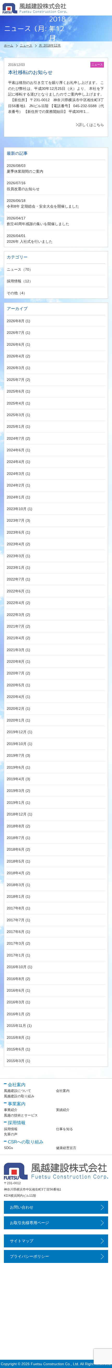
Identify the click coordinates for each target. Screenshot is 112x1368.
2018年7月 (15, 838)
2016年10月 (17, 967)
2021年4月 (15, 638)
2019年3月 (15, 791)
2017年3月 (15, 943)
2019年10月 (17, 744)
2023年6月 (15, 532)
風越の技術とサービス (21, 1115)
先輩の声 (10, 1134)
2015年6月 (15, 1049)
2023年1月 (15, 567)
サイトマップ (21, 1241)
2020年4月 (15, 697)
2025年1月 (15, 426)
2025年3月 (15, 415)
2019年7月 (15, 755)
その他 (12, 293)
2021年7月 (15, 626)
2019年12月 (17, 732)
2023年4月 (15, 544)
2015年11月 (16, 1026)
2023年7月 (15, 520)
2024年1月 (15, 497)
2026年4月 (15, 356)
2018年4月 (15, 873)
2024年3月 (15, 474)
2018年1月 (15, 896)
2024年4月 (15, 462)
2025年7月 (15, 380)
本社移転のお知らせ (30, 72)
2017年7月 (15, 920)
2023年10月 (17, 509)
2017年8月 (15, 908)
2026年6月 (15, 344)
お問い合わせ (21, 1207)
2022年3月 (15, 615)
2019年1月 (15, 802)
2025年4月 (15, 403)
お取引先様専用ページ (29, 1222)
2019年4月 (15, 779)
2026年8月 (15, 321)
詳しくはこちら (91, 125)
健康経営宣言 (66, 1148)
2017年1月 (15, 955)
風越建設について (17, 1091)
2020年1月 (15, 720)
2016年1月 (15, 1014)
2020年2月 (15, 709)
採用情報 (14, 281)
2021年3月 (15, 650)
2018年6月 (15, 849)
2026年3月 (15, 368)
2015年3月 (15, 1061)
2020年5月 (15, 685)
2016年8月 (15, 979)
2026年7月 (15, 332)
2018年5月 (15, 861)
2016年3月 (15, 1002)
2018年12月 (17, 814)
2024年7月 (15, 438)
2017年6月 (15, 932)
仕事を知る (64, 1129)
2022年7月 (15, 579)
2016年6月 (15, 990)
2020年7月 (15, 673)
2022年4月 (15, 603)
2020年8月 (15, 661)
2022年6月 (15, 591)
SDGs (8, 1148)
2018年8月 (15, 826)
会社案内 (63, 1091)
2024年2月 (15, 485)
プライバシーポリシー (29, 1256)
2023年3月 (15, 556)
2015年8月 (15, 1037)
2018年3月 (15, 885)
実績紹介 (63, 1110)
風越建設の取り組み (19, 1096)
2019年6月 (15, 767)
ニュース (14, 269)
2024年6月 (15, 450)
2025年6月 (15, 391)
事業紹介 (10, 1110)
